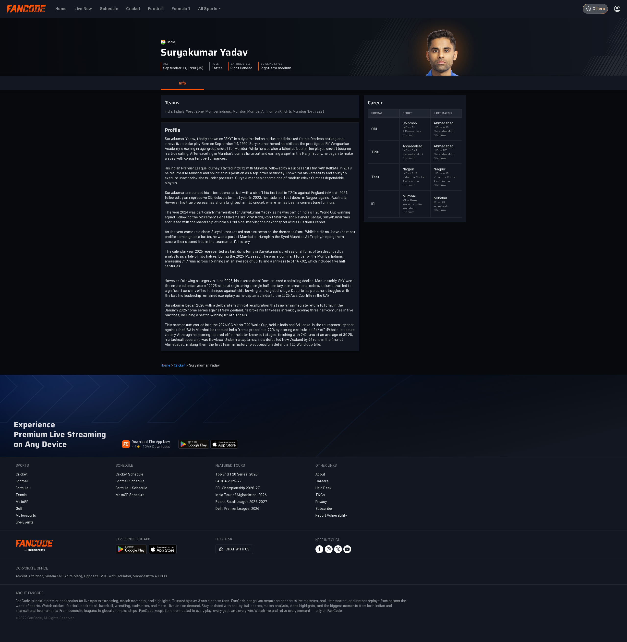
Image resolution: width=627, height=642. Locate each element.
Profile (172, 130)
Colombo (410, 123)
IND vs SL (409, 127)
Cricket (179, 365)
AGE (166, 64)
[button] (182, 83)
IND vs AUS (441, 127)
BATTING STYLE (240, 64)
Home (165, 365)
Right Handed (241, 68)
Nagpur (408, 169)
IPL (373, 204)
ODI (374, 129)
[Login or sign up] (617, 9)
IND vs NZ (440, 150)
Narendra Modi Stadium (444, 133)
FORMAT (377, 113)
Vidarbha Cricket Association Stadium (414, 181)
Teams (172, 102)
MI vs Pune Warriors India (412, 202)
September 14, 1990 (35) (183, 68)
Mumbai (409, 196)
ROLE (215, 64)
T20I (375, 152)
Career (375, 102)
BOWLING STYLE (271, 64)
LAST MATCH (443, 113)
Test (375, 177)
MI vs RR (439, 202)
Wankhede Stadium (410, 210)
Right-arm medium (276, 68)
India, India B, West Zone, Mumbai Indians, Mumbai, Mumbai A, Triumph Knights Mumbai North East (244, 111)
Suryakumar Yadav (204, 52)
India (171, 42)
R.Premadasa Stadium (412, 133)
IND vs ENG (410, 150)
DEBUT (407, 113)
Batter (217, 68)
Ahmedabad (443, 123)
